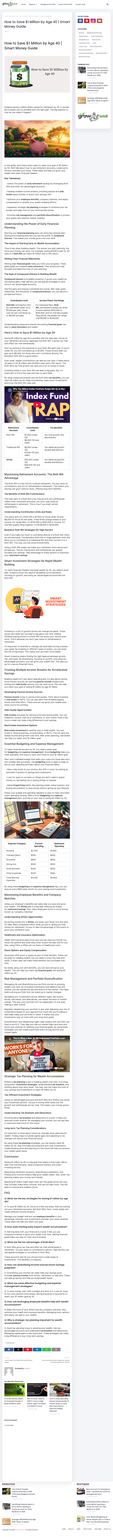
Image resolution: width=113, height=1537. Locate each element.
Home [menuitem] (24, 4)
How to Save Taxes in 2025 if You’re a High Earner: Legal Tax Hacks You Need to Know (36, 1402)
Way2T (28, 1534)
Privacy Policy (87, 1529)
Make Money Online (96, 46)
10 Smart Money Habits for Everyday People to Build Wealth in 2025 (13, 1401)
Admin (6, 31)
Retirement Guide (84, 56)
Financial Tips (13, 16)
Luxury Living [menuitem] (80, 4)
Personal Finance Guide (86, 53)
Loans (94, 43)
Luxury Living (83, 46)
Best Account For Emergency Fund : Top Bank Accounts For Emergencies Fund (98, 1491)
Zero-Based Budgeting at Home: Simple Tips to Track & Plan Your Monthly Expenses (98, 1519)
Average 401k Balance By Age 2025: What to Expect (97, 99)
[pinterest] (86, 21)
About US (71, 1529)
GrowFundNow (20, 1530)
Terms (78, 1529)
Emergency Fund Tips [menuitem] (47, 4)
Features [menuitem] (32, 4)
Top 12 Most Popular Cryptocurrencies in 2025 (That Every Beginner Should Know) (97, 87)
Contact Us (107, 1529)
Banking (81, 33)
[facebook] (80, 21)
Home (6, 16)
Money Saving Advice (85, 50)
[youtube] (99, 21)
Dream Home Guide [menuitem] (65, 4)
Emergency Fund (84, 39)
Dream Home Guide (97, 36)
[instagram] (93, 21)
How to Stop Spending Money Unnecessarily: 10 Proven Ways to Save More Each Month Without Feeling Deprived (59, 1404)
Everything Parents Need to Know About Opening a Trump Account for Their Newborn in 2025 (97, 71)
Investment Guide (84, 43)
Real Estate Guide (101, 53)
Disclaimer (98, 1529)
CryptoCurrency (83, 36)
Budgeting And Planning (94, 33)
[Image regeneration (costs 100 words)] (65, 152)
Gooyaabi (44, 1534)
